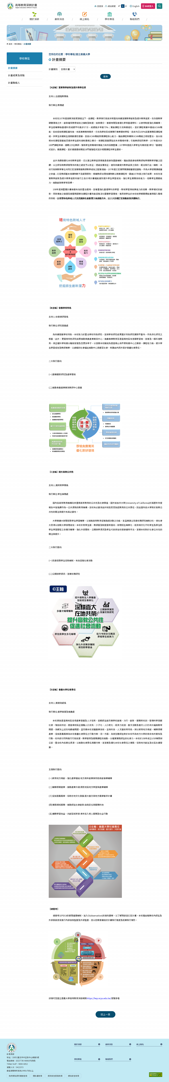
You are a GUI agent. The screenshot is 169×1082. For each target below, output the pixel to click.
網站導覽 (112, 6)
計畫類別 (53, 69)
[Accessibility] (155, 1074)
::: (1, 1)
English (136, 6)
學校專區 (109, 19)
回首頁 (100, 6)
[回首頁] (22, 6)
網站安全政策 (73, 1075)
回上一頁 (105, 1014)
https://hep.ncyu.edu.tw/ (99, 998)
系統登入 (149, 6)
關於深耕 (34, 19)
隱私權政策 (37, 1075)
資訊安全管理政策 (55, 1075)
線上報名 (84, 19)
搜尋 (159, 6)
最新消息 (59, 19)
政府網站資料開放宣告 (18, 1075)
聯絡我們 (134, 19)
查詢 (105, 76)
